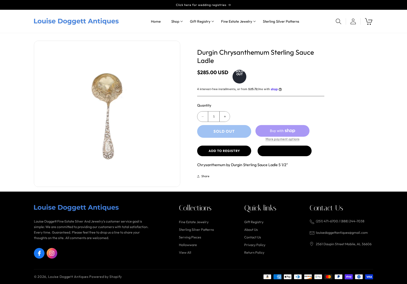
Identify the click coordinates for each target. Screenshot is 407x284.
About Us (251, 229)
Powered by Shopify (105, 276)
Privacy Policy (254, 245)
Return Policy (254, 252)
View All (185, 252)
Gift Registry (253, 222)
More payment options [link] (283, 139)
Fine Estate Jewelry (194, 222)
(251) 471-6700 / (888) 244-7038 (340, 221)
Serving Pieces (190, 237)
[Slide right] (174, 114)
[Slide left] (40, 114)
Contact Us (252, 237)
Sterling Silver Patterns (196, 229)
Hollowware (188, 245)
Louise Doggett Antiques (68, 276)
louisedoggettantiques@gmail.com (342, 232)
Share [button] (205, 176)
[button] (175, 21)
